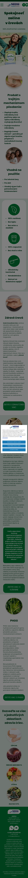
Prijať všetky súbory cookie (14, 445)
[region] (14, 439)
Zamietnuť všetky (14, 449)
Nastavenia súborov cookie (14, 442)
